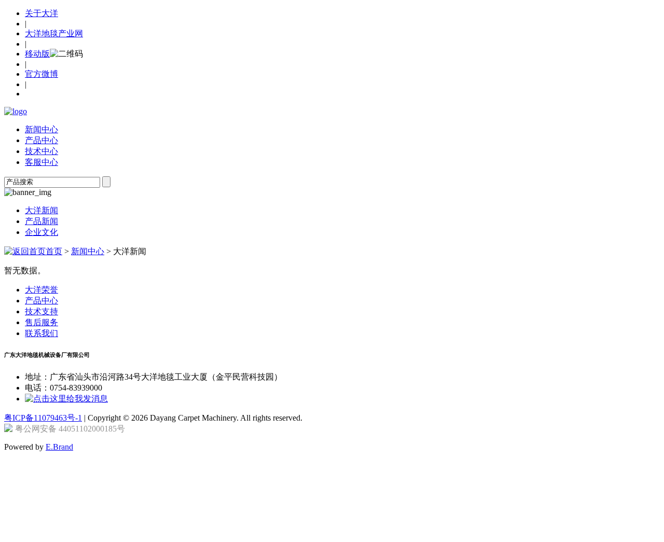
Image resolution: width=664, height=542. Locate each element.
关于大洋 (41, 13)
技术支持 (41, 311)
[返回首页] (15, 111)
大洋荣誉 (41, 289)
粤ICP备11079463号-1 (43, 417)
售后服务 (41, 322)
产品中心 (41, 140)
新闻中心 (41, 129)
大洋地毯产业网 (54, 33)
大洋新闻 (41, 210)
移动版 (37, 53)
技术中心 (41, 151)
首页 (54, 251)
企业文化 (41, 232)
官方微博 (41, 74)
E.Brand (59, 446)
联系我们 (41, 333)
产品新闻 (41, 221)
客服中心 (41, 162)
